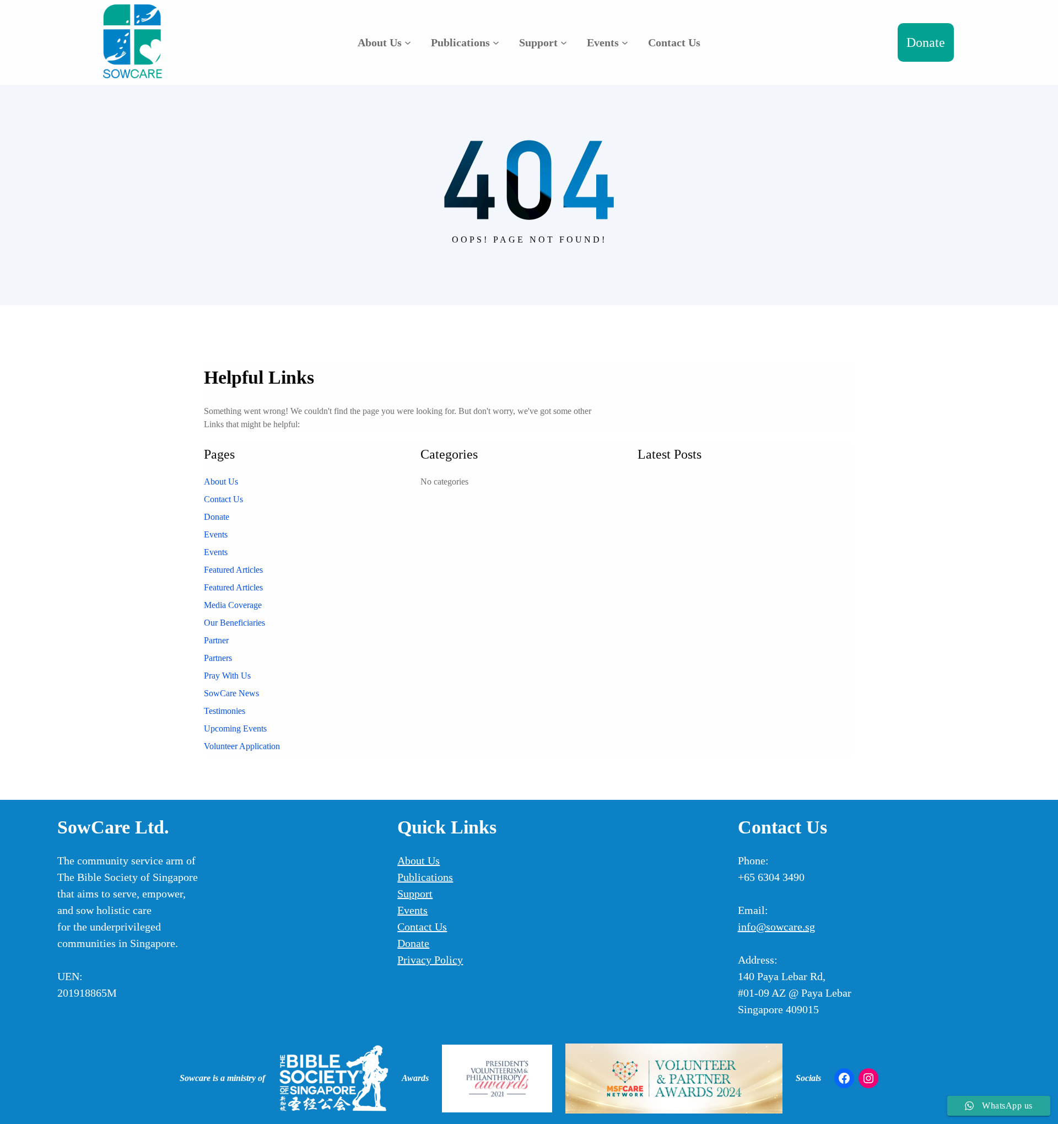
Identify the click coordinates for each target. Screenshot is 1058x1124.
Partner (216, 640)
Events (216, 534)
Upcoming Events (235, 728)
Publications (425, 877)
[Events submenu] (625, 42)
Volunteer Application (242, 746)
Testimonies (224, 711)
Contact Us (223, 499)
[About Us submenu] (407, 42)
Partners (218, 658)
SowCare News (231, 693)
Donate (925, 42)
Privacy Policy (430, 960)
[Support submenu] (563, 42)
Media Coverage (233, 605)
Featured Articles (233, 569)
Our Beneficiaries (234, 622)
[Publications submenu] (496, 42)
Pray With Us (227, 675)
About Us (221, 481)
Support (415, 894)
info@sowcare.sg (776, 927)
